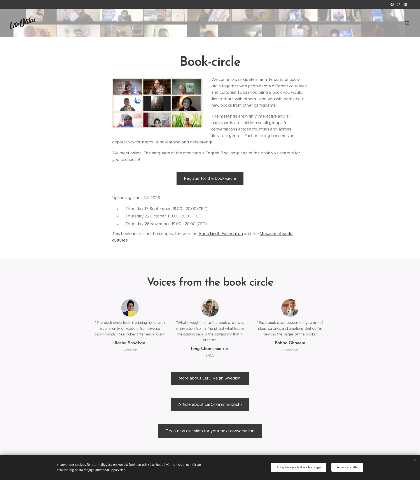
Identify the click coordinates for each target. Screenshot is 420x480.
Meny (408, 23)
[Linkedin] (405, 4)
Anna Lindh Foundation (220, 233)
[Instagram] (398, 4)
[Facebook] (392, 4)
